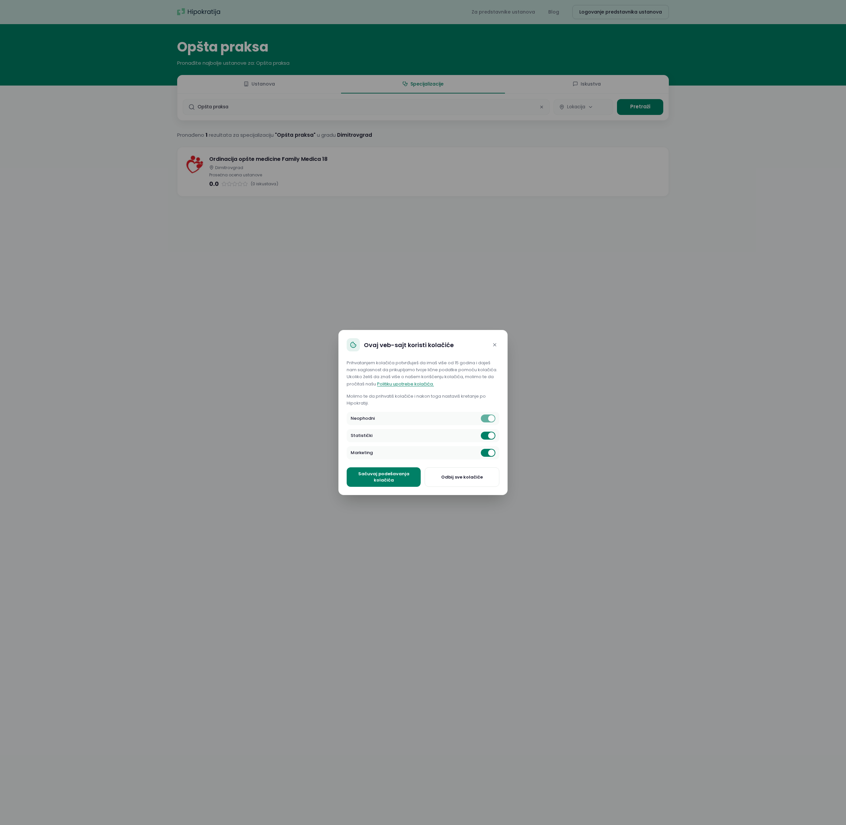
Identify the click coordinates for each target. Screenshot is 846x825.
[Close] (494, 344)
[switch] (488, 418)
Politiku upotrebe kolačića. (405, 384)
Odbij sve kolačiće (462, 477)
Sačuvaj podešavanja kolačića (383, 477)
